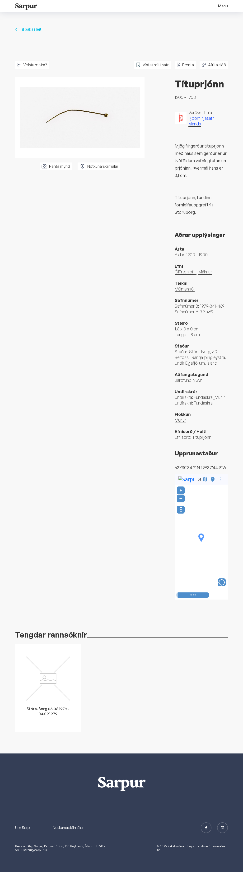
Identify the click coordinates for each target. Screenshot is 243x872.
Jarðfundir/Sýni (189, 380)
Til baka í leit (30, 29)
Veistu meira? (35, 64)
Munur (180, 420)
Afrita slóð (217, 64)
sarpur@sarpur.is (35, 850)
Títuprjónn (201, 437)
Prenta (188, 64)
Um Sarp (22, 827)
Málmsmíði (185, 288)
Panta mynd (59, 166)
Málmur (205, 271)
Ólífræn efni (185, 271)
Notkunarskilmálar (102, 166)
